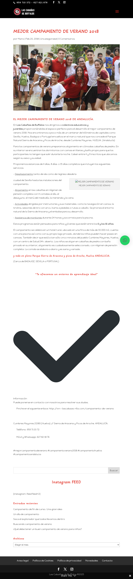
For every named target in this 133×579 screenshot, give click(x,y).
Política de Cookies (43, 560)
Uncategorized (48, 38)
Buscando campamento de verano (32, 524)
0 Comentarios (66, 38)
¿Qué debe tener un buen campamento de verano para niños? (47, 529)
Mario (21, 38)
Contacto (107, 560)
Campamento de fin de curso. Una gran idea (37, 509)
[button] (125, 240)
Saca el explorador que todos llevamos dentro (39, 519)
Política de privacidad (69, 560)
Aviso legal (23, 560)
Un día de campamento (26, 514)
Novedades (91, 560)
